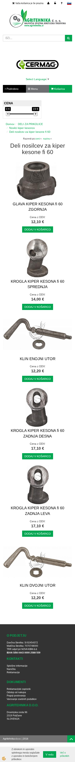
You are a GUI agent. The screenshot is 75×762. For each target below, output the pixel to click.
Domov (10, 124)
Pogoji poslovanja (16, 695)
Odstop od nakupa (16, 692)
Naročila (11, 669)
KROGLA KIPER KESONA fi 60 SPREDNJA (37, 284)
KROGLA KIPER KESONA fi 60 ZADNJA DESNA (37, 433)
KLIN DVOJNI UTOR (37, 585)
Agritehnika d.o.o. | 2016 (15, 738)
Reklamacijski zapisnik (19, 689)
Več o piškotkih (64, 754)
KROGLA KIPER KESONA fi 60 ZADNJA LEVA (37, 511)
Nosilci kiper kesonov (22, 127)
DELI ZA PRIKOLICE (30, 124)
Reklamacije (13, 672)
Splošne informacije (17, 665)
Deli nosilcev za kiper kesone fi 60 (29, 131)
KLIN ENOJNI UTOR (37, 359)
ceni (37, 138)
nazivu (46, 138)
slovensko (69, 3)
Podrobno (12, 88)
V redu (50, 754)
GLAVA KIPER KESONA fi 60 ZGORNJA (37, 207)
